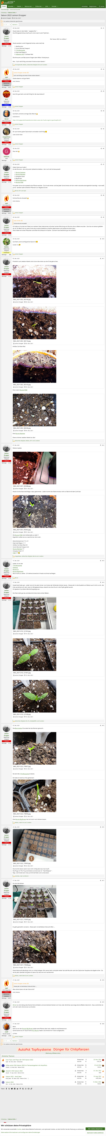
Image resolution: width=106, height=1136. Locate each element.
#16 (103, 827)
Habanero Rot (20, 54)
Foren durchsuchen (15, 9)
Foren (4, 6)
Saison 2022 (10, 1082)
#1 (103, 28)
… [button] (8, 24)
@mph (15, 1005)
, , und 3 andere (31, 64)
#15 (103, 725)
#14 (103, 582)
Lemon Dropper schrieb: (20, 72)
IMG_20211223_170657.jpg (22, 766)
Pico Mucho (35, 1030)
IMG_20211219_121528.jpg (22, 714)
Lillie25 (7, 1067)
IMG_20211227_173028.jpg (22, 965)
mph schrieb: (17, 220)
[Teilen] (101, 28)
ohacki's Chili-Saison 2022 (14, 1071)
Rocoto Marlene (20, 174)
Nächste (14, 24)
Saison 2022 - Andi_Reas (14, 1076)
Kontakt (54, 6)
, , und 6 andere (29, 721)
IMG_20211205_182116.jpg (22, 341)
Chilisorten (38, 6)
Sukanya (15, 567)
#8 (103, 195)
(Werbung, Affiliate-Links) (53, 1053)
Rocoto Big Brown (21, 180)
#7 (103, 164)
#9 (103, 217)
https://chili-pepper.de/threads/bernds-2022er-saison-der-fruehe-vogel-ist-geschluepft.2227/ (37, 120)
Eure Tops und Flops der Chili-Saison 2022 (19, 1060)
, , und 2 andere (27, 440)
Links (46, 6)
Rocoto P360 (19, 182)
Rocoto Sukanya (20, 172)
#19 (103, 1002)
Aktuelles (10, 6)
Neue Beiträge (5, 9)
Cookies (19, 1129)
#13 (103, 560)
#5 (103, 128)
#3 (103, 91)
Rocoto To (16, 569)
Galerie (19, 6)
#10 (103, 239)
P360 (14, 553)
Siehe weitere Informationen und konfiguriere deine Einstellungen (20, 1132)
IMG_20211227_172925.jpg (22, 919)
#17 (103, 880)
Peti (7, 1084)
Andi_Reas (8, 1078)
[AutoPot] (35, 1051)
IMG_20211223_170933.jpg (22, 863)
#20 (103, 1023)
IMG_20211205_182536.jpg (22, 428)
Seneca (99, 1067)
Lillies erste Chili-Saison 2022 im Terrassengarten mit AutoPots (26, 1065)
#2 (103, 69)
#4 (103, 111)
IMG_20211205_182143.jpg (22, 384)
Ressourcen (28, 6)
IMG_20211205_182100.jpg (22, 299)
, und (20, 190)
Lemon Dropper (6, 18)
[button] (15, 6)
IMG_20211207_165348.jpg (22, 486)
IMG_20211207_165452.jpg (22, 530)
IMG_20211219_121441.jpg (22, 673)
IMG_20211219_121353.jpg (22, 631)
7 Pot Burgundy (20, 50)
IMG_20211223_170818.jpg (22, 814)
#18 (103, 980)
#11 (103, 258)
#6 (103, 148)
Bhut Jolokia (18, 728)
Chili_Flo (99, 1061)
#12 (103, 445)
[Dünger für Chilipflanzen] (71, 1051)
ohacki (7, 1073)
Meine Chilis (21, 1067)
